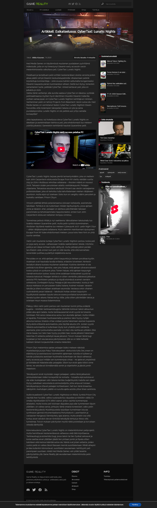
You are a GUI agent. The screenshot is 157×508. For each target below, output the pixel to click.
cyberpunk (110, 172)
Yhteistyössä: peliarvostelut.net (115, 480)
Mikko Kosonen (38, 58)
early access (122, 172)
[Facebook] (40, 490)
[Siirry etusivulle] (37, 4)
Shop (84, 10)
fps (101, 176)
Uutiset (58, 10)
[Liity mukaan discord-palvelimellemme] (69, 4)
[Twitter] (34, 490)
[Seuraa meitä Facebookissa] (76, 4)
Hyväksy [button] (135, 505)
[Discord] (28, 490)
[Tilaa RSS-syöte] (79, 4)
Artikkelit (71, 10)
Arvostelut (44, 10)
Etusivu (30, 10)
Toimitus (95, 10)
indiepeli (108, 176)
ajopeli (102, 172)
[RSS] (46, 490)
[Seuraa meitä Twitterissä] (73, 4)
